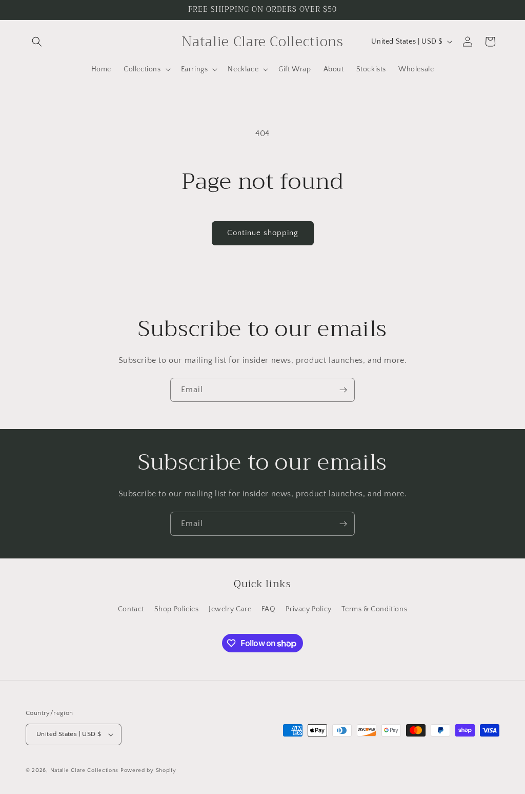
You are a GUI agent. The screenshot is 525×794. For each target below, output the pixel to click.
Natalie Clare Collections (84, 770)
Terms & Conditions (374, 609)
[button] (37, 41)
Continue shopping (262, 232)
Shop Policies (176, 609)
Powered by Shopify (148, 770)
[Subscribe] (343, 390)
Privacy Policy (308, 609)
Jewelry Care (230, 609)
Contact (131, 609)
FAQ (268, 609)
